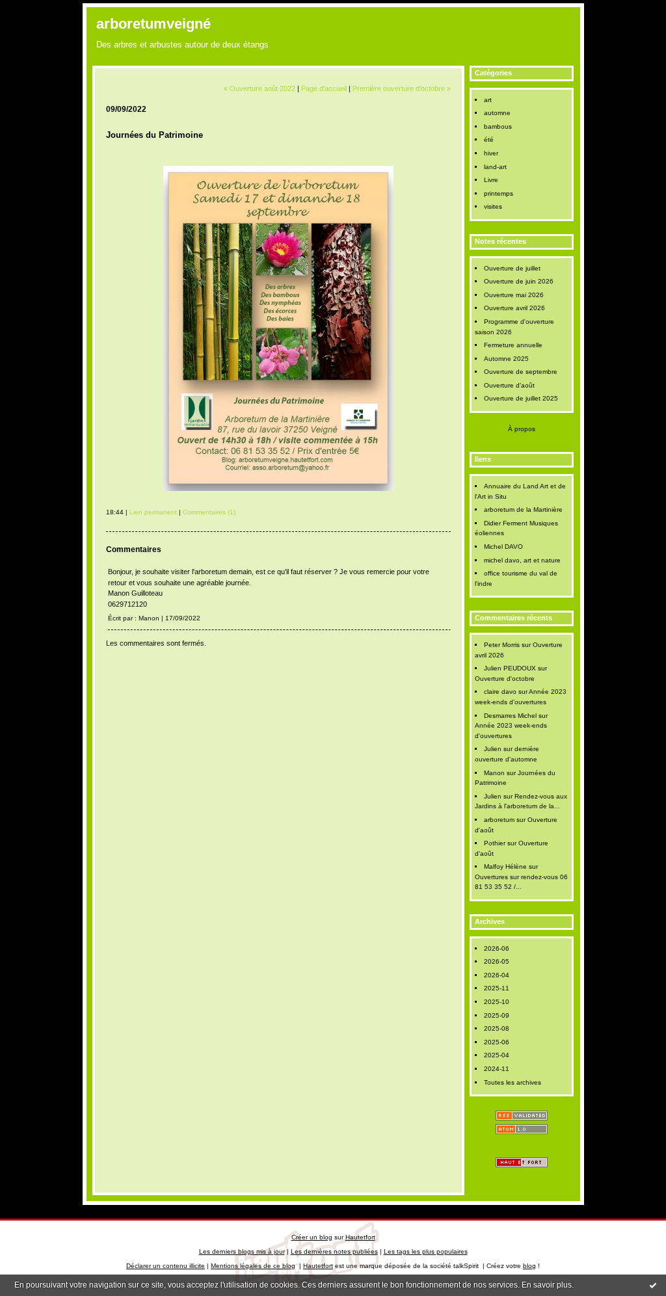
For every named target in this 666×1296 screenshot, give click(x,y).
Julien (492, 748)
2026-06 (496, 948)
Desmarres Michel (510, 715)
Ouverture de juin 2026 (518, 281)
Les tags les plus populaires (426, 1251)
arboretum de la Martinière (523, 509)
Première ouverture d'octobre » (402, 88)
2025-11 (496, 988)
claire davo (500, 691)
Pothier (494, 843)
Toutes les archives (512, 1082)
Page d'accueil (324, 88)
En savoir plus (547, 1284)
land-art (495, 166)
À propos (521, 428)
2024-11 (496, 1068)
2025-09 (496, 1015)
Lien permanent (153, 512)
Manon (494, 772)
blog (529, 1265)
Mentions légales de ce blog (253, 1265)
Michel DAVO (503, 546)
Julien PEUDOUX (510, 668)
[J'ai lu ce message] (653, 1285)
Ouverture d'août (509, 385)
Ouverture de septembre (520, 371)
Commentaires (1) (209, 512)
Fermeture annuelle (513, 345)
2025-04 (496, 1055)
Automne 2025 (506, 358)
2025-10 (496, 1001)
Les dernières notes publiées (334, 1251)
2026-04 (496, 975)
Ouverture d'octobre (505, 678)
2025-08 (496, 1028)
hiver (491, 153)
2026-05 (496, 961)
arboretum (499, 819)
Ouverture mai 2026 (514, 294)
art (488, 99)
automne (497, 112)
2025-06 (496, 1042)
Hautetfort (360, 1237)
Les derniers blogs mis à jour (242, 1251)
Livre (491, 179)
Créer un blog (311, 1237)
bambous (498, 126)
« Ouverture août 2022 (259, 88)
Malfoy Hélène (505, 866)
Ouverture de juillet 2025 (521, 398)
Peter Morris (502, 644)
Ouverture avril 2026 (514, 307)
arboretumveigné (153, 24)
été (489, 139)
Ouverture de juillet (512, 268)
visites (493, 206)
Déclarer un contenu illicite (165, 1265)
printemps (498, 193)
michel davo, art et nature (522, 560)
